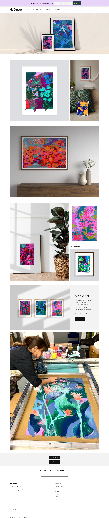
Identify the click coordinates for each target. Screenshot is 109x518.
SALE (56, 488)
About (56, 496)
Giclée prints (58, 491)
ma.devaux (16, 517)
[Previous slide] (51, 56)
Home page (58, 483)
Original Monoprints (60, 486)
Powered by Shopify (23, 517)
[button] (64, 9)
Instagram (54, 462)
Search (57, 499)
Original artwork (75, 246)
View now (80, 319)
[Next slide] (57, 56)
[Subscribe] (66, 475)
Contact (57, 494)
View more (54, 457)
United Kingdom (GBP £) (18, 512)
